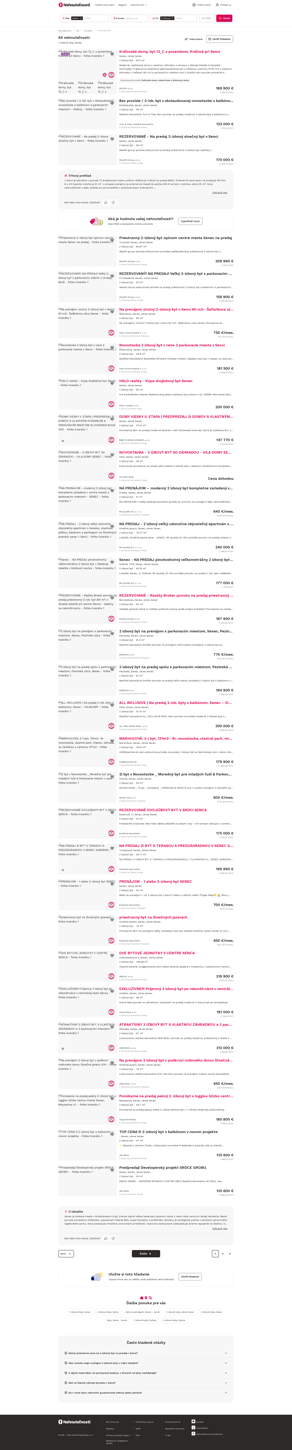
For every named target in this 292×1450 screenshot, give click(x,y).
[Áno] (106, 202)
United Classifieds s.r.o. (82, 1435)
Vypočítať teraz (190, 221)
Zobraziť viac (220, 192)
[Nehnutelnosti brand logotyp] (74, 5)
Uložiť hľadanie (221, 39)
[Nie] (113, 202)
